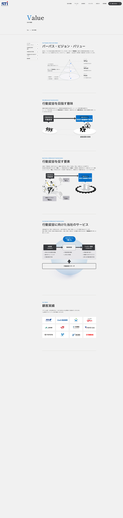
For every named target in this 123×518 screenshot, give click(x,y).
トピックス (90, 3)
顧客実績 (28, 58)
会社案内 (83, 3)
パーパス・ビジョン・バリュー (30, 44)
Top (28, 30)
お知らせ (98, 3)
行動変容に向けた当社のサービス (31, 55)
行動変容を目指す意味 (30, 48)
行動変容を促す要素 (30, 51)
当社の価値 (69, 3)
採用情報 (104, 3)
